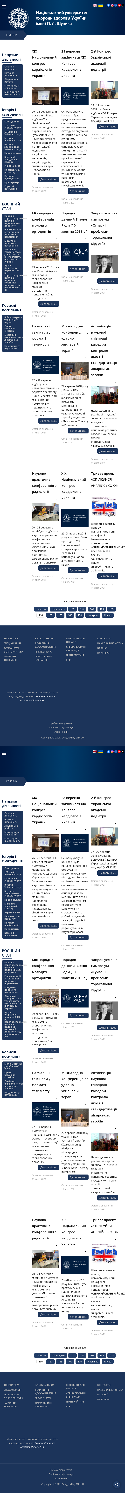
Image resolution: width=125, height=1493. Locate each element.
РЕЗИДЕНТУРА (43, 651)
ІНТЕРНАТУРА (11, 638)
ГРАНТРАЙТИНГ (75, 655)
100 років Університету (12, 126)
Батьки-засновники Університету (12, 147)
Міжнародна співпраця (12, 86)
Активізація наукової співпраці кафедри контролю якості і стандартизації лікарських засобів (104, 350)
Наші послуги (12, 153)
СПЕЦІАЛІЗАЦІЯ (12, 643)
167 (50, 615)
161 (72, 609)
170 (80, 615)
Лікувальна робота (11, 80)
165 (111, 609)
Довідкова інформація (61, 727)
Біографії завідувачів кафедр (11, 159)
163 (92, 609)
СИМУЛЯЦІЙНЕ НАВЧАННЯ (43, 658)
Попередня (58, 609)
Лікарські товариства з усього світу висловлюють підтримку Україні (12, 255)
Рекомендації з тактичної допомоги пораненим (12, 233)
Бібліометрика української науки (13, 320)
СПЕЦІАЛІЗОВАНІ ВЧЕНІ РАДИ (76, 648)
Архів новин (61, 731)
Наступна (93, 615)
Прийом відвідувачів (11, 177)
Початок (41, 609)
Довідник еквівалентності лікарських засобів (13, 338)
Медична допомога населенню (11, 243)
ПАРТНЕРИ (103, 652)
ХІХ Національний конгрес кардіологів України (44, 63)
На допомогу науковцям (12, 347)
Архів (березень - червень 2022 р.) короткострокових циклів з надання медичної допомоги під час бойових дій (13, 277)
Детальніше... (48, 179)
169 (70, 615)
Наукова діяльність (10, 74)
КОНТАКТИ (104, 638)
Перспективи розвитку (12, 171)
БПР (68, 659)
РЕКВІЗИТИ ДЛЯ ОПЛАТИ (75, 640)
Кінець (107, 615)
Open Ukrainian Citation (9, 328)
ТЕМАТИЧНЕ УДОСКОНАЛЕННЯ (45, 645)
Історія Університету (12, 139)
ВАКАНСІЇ (102, 648)
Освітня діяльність (10, 67)
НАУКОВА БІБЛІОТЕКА (110, 643)
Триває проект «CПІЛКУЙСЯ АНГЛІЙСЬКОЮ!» (104, 479)
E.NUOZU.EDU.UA (44, 638)
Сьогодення (11, 121)
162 (82, 609)
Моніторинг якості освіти (12, 93)
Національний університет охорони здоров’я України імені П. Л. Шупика (62, 18)
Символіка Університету (12, 133)
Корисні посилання (11, 187)
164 (102, 609)
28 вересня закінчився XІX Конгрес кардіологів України (73, 63)
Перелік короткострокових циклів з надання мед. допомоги (13, 221)
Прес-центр (11, 182)
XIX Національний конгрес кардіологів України (73, 485)
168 (60, 615)
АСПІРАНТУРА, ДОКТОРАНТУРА (13, 650)
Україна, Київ (12, 165)
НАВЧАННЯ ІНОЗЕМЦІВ (10, 658)
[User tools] (54, 83)
